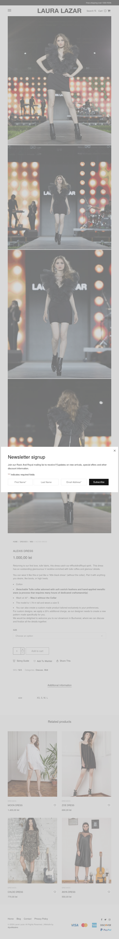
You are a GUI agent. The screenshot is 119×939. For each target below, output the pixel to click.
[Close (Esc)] (114, 450)
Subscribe (98, 482)
